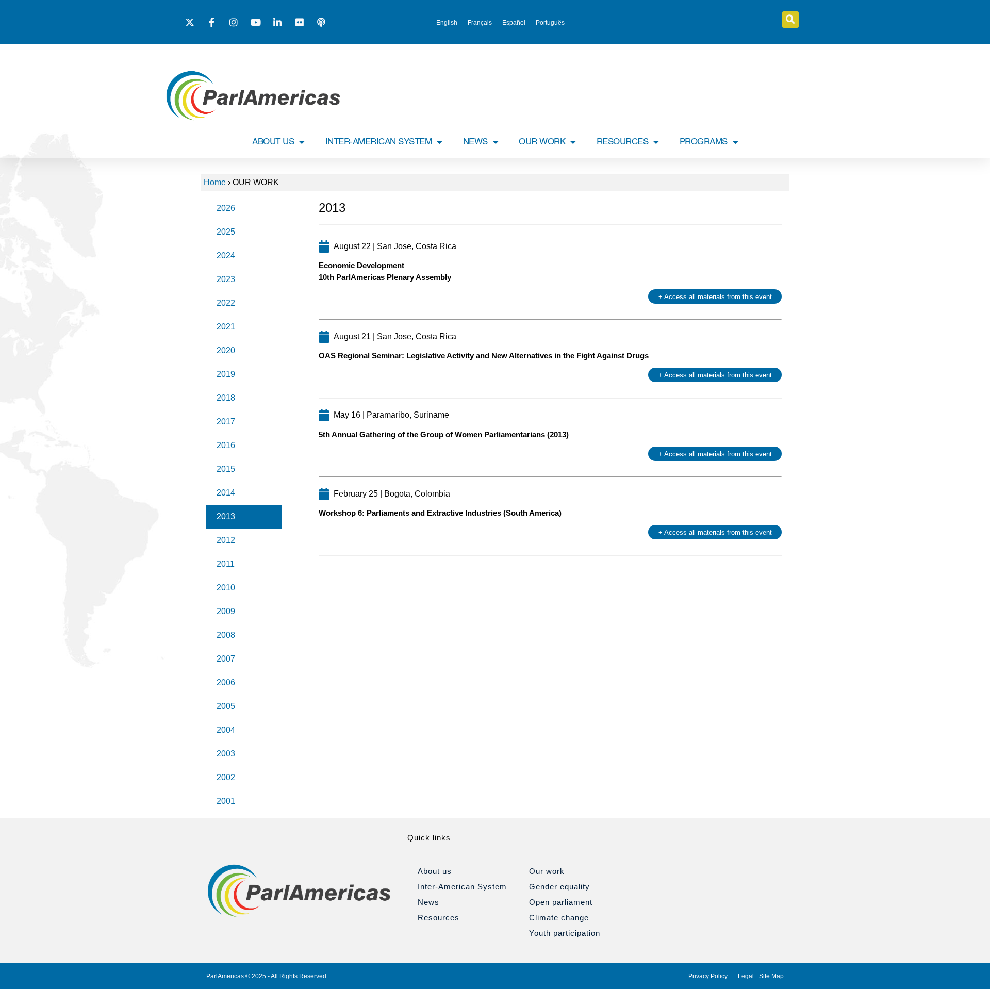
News (428, 902)
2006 (226, 682)
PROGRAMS (704, 142)
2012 (226, 540)
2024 (226, 255)
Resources (438, 917)
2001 (226, 801)
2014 (226, 492)
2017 (226, 421)
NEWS (475, 142)
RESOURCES (623, 142)
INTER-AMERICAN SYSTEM (378, 142)
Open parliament (560, 902)
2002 (226, 777)
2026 (226, 208)
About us (435, 871)
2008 (226, 635)
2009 (226, 611)
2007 (226, 658)
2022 (226, 303)
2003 (226, 753)
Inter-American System (462, 886)
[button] (790, 19)
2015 (226, 469)
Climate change (559, 917)
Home (215, 182)
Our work (547, 871)
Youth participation (564, 933)
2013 (226, 516)
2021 (226, 326)
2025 (226, 231)
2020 (226, 350)
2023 (226, 279)
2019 (226, 374)
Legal (746, 976)
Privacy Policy (708, 976)
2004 (226, 730)
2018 (226, 397)
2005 (226, 706)
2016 (226, 445)
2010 (226, 587)
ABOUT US (273, 142)
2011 (226, 563)
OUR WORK (542, 142)
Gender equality (559, 886)
